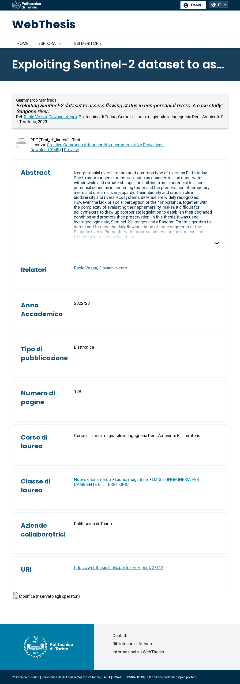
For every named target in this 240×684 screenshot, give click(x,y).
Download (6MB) (45, 149)
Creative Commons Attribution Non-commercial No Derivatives (105, 144)
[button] (15, 595)
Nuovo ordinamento (92, 479)
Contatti (119, 635)
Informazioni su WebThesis (138, 651)
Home (22, 43)
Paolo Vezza (35, 116)
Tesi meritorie (87, 43)
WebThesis (43, 24)
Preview (71, 149)
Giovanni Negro (63, 116)
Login (196, 5)
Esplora (47, 43)
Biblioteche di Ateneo (132, 643)
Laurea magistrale (131, 479)
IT (219, 5)
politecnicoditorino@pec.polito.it (174, 677)
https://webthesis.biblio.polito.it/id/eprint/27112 (118, 567)
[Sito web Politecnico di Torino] (94, 5)
